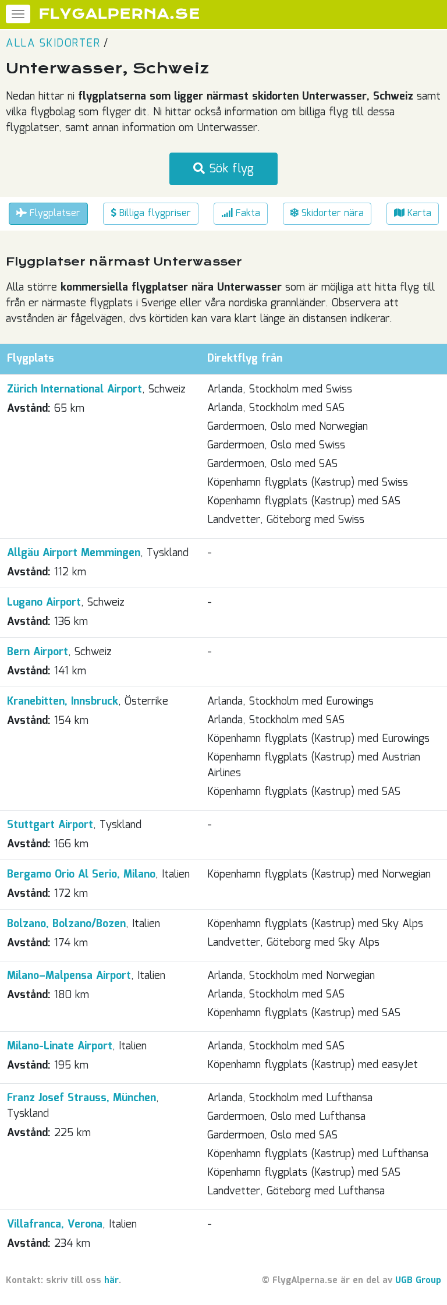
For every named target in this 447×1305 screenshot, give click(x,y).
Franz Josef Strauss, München (81, 1098)
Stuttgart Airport (50, 825)
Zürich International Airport (74, 389)
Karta (418, 213)
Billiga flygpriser (153, 213)
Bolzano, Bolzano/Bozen (66, 924)
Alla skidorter (53, 44)
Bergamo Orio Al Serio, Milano (81, 875)
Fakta (246, 213)
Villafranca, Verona (54, 1224)
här (111, 1281)
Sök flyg (229, 169)
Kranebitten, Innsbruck (62, 702)
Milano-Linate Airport (59, 1046)
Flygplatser (53, 213)
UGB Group (418, 1281)
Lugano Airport (44, 603)
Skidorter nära (331, 213)
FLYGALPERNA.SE (119, 14)
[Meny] (18, 14)
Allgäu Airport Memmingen (73, 553)
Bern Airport (37, 652)
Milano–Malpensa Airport (69, 976)
